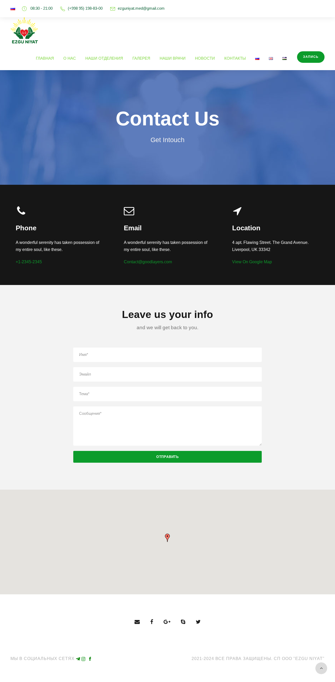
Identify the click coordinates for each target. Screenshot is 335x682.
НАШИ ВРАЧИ (173, 58)
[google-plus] (167, 622)
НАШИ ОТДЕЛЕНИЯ (104, 58)
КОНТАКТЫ (235, 58)
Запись (311, 57)
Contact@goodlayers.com (148, 262)
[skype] (183, 622)
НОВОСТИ (205, 58)
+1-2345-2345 (29, 262)
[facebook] (151, 622)
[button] (167, 538)
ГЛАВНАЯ (45, 58)
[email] (137, 622)
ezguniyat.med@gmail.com (141, 8)
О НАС (69, 58)
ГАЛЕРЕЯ (141, 58)
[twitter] (198, 622)
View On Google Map (252, 262)
